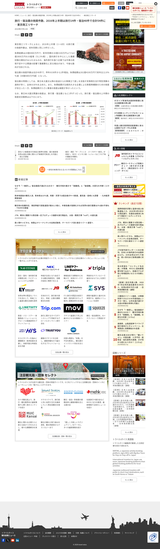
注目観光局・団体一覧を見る (62, 436)
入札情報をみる (81, 3)
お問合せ (74, 536)
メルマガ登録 (109, 3)
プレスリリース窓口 (49, 536)
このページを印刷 (102, 34)
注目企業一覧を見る (62, 352)
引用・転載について (82, 533)
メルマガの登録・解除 (63, 533)
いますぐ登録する (148, 26)
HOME (17, 15)
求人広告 (63, 536)
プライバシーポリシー (101, 533)
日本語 (121, 3)
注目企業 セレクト (32, 251)
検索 (112, 8)
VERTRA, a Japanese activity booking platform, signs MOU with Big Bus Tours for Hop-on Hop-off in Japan (129, 452)
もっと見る (62, 232)
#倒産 (32, 28)
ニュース (23, 15)
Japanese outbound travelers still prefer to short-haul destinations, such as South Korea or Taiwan (128, 472)
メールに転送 (88, 34)
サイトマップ (129, 533)
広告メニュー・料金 (30, 536)
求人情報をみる (95, 3)
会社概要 (48, 533)
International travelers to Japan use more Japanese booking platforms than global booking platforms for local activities (129, 462)
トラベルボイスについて (32, 533)
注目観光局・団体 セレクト (38, 375)
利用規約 (117, 533)
